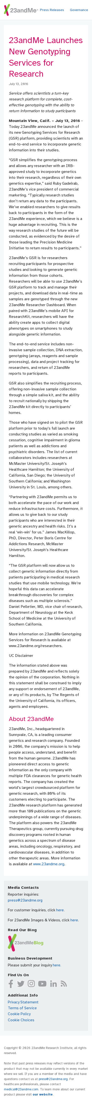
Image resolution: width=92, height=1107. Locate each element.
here (60, 910)
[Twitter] (20, 983)
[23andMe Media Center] (21, 10)
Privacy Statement (23, 1002)
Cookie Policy (19, 1014)
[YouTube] (42, 984)
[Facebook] (11, 983)
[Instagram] (31, 983)
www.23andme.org (48, 864)
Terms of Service (22, 1008)
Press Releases (52, 10)
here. (57, 965)
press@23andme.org (25, 900)
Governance (79, 10)
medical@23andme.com (21, 1089)
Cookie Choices (21, 1020)
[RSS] (64, 984)
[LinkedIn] (53, 983)
